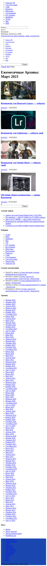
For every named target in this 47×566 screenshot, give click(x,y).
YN (6, 243)
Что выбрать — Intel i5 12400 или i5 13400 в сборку (25, 217)
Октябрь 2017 (10, 444)
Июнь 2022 (9, 354)
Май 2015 (9, 502)
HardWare (9, 17)
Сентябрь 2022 (11, 349)
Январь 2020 (10, 401)
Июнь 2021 (9, 374)
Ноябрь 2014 (10, 514)
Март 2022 (9, 360)
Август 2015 (10, 496)
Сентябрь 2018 (11, 424)
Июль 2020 (9, 393)
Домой (3, 67)
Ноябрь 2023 (10, 327)
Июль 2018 (9, 428)
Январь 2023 (10, 341)
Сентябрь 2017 (11, 446)
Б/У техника (10, 15)
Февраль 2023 (10, 339)
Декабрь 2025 (10, 302)
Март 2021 (9, 380)
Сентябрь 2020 (11, 389)
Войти (7, 529)
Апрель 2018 (10, 432)
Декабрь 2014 (10, 512)
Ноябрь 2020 (10, 387)
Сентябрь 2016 (11, 469)
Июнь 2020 (9, 395)
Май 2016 (9, 477)
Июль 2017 (9, 448)
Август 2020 (10, 391)
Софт (7, 7)
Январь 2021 (10, 384)
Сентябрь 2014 (11, 518)
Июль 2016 (9, 473)
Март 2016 (9, 481)
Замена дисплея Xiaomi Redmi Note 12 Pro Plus (23, 215)
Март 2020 (9, 397)
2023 (8, 67)
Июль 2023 (9, 333)
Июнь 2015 (9, 500)
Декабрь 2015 (10, 487)
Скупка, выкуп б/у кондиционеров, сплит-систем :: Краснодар (22, 278)
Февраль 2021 (10, 382)
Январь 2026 (10, 300)
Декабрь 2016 (10, 463)
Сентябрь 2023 (11, 329)
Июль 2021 (9, 372)
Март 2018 (9, 434)
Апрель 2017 (10, 455)
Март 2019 (9, 413)
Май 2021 (9, 376)
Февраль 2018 (10, 436)
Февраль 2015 (10, 508)
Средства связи (11, 5)
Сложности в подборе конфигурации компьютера (24, 226)
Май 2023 (9, 335)
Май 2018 (9, 430)
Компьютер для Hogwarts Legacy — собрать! (23, 103)
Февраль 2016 (10, 483)
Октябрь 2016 (10, 467)
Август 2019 (10, 405)
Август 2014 (10, 520)
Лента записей (11, 531)
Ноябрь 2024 (10, 312)
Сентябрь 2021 (11, 368)
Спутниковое (10, 13)
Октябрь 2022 (10, 347)
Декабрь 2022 (10, 343)
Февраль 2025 (10, 308)
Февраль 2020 (10, 399)
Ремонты (8, 9)
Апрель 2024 (10, 319)
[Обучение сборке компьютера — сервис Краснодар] (18, 190)
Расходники (10, 251)
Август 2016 (10, 471)
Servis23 (4, 108)
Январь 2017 (10, 461)
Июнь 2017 (9, 450)
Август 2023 (10, 331)
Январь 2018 (10, 438)
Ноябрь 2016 (10, 465)
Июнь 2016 (9, 475)
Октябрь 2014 (10, 516)
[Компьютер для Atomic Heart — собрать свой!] (18, 158)
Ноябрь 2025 (10, 304)
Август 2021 (10, 370)
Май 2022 (9, 356)
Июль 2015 (9, 498)
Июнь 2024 (9, 316)
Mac (7, 21)
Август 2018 (10, 426)
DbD (7, 23)
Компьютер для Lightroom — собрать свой (22, 133)
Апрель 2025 (10, 306)
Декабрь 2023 (10, 325)
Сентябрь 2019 (11, 403)
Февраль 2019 (10, 415)
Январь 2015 (10, 510)
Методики (9, 11)
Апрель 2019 (10, 411)
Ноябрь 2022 (10, 345)
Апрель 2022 (10, 358)
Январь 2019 (10, 417)
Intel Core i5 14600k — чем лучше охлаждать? (23, 219)
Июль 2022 (9, 351)
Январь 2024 (10, 323)
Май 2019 (9, 409)
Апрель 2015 (10, 504)
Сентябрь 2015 (11, 494)
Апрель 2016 (10, 479)
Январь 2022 (10, 364)
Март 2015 (9, 506)
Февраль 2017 (10, 459)
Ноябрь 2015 (10, 490)
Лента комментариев (13, 534)
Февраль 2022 (10, 362)
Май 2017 (9, 452)
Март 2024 (9, 321)
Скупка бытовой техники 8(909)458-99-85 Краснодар (22, 273)
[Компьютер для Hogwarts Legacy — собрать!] (18, 99)
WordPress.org (10, 536)
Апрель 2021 (10, 378)
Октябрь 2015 (10, 492)
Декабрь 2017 (10, 440)
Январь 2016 (10, 485)
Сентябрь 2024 (11, 314)
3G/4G (7, 19)
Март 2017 (9, 457)
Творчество (9, 261)
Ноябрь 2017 (10, 442)
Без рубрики (10, 247)
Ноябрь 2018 (10, 419)
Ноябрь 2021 (10, 366)
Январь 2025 (10, 310)
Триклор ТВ (10, 3)
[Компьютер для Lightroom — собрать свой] (18, 128)
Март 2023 (9, 337)
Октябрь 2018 (10, 422)
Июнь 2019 (9, 407)
